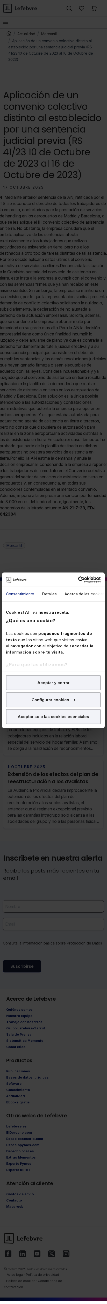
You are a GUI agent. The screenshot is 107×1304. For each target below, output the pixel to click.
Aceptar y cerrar (53, 682)
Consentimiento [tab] (20, 593)
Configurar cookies (50, 699)
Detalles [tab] (49, 593)
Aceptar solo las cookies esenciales (53, 716)
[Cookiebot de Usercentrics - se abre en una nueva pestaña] (78, 579)
